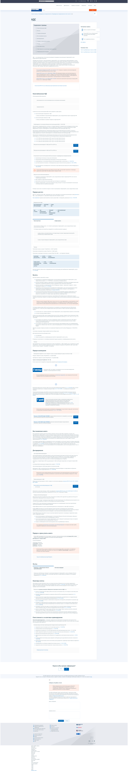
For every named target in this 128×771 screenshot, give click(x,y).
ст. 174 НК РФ (53, 469)
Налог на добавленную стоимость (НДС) (88, 49)
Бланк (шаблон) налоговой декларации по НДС (43, 485)
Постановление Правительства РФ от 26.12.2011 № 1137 (47, 70)
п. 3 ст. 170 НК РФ (43, 439)
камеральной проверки (62, 361)
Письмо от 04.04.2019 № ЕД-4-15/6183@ (41, 416)
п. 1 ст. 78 (73, 394)
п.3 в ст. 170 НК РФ (73, 197)
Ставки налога (58, 220)
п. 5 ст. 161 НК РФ (39, 604)
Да (66, 668)
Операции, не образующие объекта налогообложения (41, 568)
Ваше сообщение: (52, 701)
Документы (84, 5)
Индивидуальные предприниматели (45, 13)
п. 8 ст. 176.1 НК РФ (58, 388)
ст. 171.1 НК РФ (41, 443)
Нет (61, 668)
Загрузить (75, 485)
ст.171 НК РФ (35, 270)
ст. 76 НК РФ (40, 474)
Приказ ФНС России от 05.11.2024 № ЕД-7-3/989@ (46, 73)
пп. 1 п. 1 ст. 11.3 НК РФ (67, 393)
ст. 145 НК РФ (71, 161)
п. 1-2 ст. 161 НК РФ (40, 592)
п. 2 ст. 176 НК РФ (68, 387)
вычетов (76, 194)
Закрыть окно (34, 770)
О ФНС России (59, 5)
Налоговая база (37, 220)
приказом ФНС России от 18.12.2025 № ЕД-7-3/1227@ (66, 491)
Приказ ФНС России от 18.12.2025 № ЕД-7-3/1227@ (46, 78)
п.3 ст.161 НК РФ (60, 598)
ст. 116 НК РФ (61, 627)
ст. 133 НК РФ (64, 644)
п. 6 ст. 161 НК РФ (67, 607)
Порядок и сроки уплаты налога (43, 41)
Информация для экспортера (43, 51)
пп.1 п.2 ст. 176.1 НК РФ (56, 410)
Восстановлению (36, 197)
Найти (93, 10)
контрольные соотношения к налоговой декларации (53, 524)
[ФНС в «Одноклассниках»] (92, 1)
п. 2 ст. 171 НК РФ (47, 286)
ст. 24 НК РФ (62, 584)
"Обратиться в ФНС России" (58, 695)
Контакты (90, 5)
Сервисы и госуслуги (75, 5)
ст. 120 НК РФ (71, 631)
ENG (95, 5)
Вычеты (38, 30)
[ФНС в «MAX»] (96, 1)
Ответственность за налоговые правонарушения (46, 49)
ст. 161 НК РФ (57, 610)
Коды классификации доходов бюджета (44, 556)
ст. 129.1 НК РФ (63, 643)
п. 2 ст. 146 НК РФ (42, 575)
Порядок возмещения (41, 33)
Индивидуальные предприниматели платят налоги (61, 13)
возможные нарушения (60, 375)
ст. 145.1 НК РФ (73, 162)
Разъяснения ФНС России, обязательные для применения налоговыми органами (51, 85)
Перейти (75, 144)
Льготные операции (59, 567)
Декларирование (40, 38)
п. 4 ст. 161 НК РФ (39, 600)
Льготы (38, 43)
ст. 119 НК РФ (57, 464)
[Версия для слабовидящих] (76, 1)
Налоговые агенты (40, 46)
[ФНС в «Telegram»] (94, 1)
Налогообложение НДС (41, 28)
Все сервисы (83, 42)
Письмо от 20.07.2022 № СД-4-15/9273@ (42, 421)
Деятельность (66, 5)
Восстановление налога (42, 36)
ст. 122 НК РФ (56, 633)
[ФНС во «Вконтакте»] (91, 1)
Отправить (61, 720)
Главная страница (34, 13)
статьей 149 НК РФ (55, 290)
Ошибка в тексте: (52, 710)
